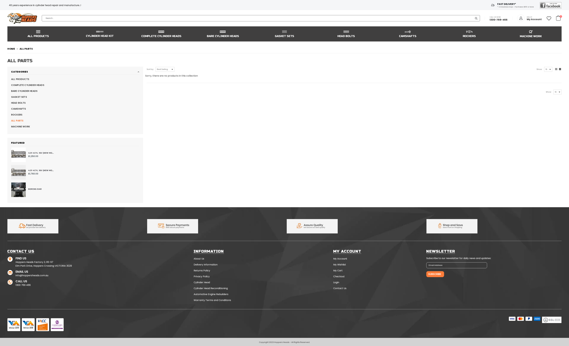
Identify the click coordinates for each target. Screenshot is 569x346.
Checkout (339, 276)
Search (476, 18)
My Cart (338, 270)
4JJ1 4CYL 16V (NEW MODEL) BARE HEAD (48, 153)
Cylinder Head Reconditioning (211, 288)
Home (11, 49)
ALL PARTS (17, 120)
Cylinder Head (202, 282)
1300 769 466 (23, 285)
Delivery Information (206, 264)
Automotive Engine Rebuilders (211, 294)
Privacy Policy (202, 276)
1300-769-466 (499, 19)
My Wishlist (339, 264)
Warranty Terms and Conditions (212, 300)
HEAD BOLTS (18, 103)
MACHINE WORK (20, 126)
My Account (340, 258)
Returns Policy (202, 270)
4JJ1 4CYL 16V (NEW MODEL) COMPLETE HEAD (52, 170)
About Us (199, 258)
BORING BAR (35, 189)
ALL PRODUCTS (20, 79)
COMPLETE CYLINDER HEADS (27, 85)
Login (336, 282)
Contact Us (339, 288)
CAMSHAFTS (18, 108)
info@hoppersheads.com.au (32, 275)
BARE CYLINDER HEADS (24, 91)
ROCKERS (16, 114)
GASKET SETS (19, 97)
